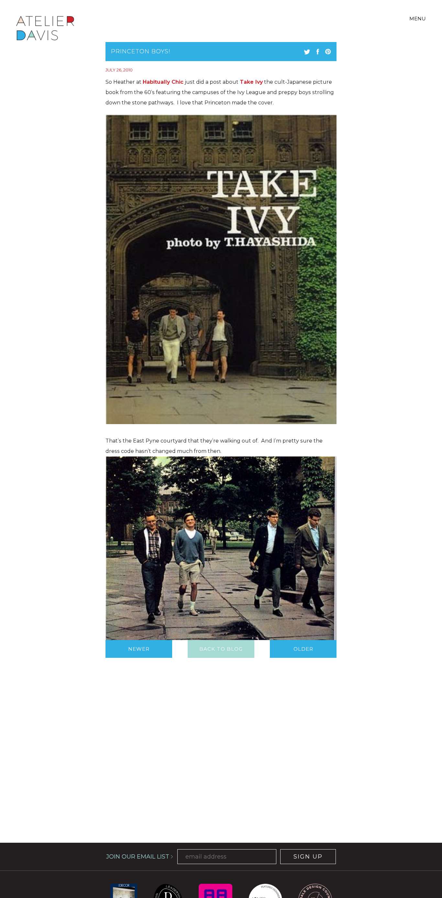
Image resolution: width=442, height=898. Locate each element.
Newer (138, 649)
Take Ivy (251, 82)
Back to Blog (221, 649)
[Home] (45, 29)
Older (303, 649)
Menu (417, 19)
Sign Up (308, 856)
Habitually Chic (163, 82)
